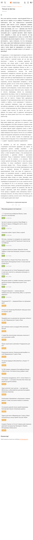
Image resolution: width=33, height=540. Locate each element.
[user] (25, 3)
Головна (4, 6)
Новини (9, 6)
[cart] (28, 3)
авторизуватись (24, 439)
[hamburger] (2, 3)
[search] (5, 3)
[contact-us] (31, 3)
